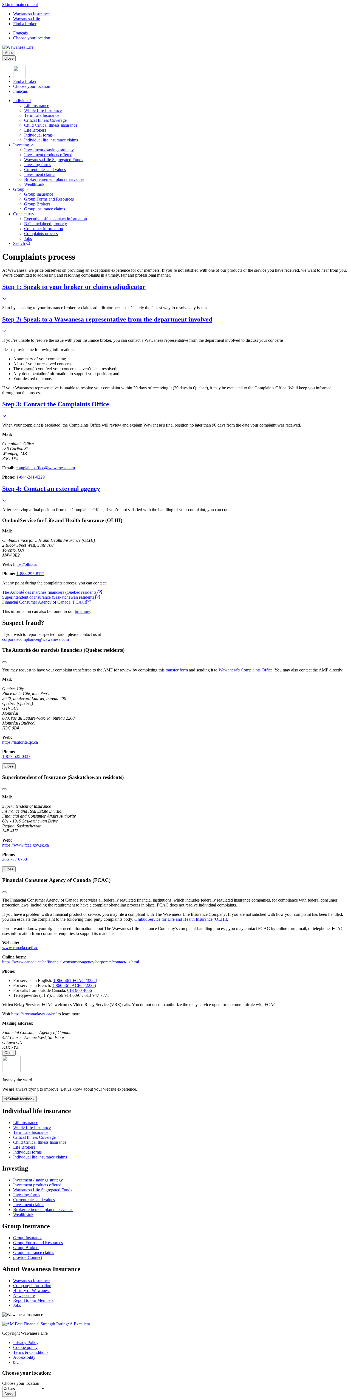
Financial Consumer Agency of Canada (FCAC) (44, 602)
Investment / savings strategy (49, 149)
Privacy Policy (25, 1342)
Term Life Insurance (41, 115)
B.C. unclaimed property (45, 223)
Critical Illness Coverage (45, 120)
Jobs (28, 238)
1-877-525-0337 (16, 756)
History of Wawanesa (31, 1290)
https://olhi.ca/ (25, 564)
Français (20, 33)
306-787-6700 (14, 859)
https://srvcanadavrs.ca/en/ (33, 1014)
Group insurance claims (44, 209)
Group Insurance (38, 194)
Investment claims (39, 174)
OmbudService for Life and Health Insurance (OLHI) (180, 919)
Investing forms (37, 164)
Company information (32, 1285)
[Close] (4, 662)
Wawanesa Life (26, 18)
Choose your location (31, 38)
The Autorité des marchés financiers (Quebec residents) (50, 592)
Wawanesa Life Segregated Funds (53, 159)
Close (8, 58)
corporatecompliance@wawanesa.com (35, 639)
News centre (24, 1295)
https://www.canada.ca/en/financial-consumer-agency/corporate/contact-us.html (70, 962)
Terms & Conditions (30, 1352)
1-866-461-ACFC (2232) (74, 985)
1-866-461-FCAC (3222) (75, 980)
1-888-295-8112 (30, 573)
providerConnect (27, 1257)
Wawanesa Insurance (31, 13)
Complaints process (41, 233)
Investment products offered (48, 154)
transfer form (177, 670)
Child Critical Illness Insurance (50, 125)
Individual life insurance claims (51, 140)
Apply (8, 1394)
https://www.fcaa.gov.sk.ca (25, 845)
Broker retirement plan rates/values (54, 179)
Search (19, 243)
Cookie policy (25, 1347)
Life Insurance (36, 105)
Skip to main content (20, 4)
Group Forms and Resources (49, 199)
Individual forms (38, 135)
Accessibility (24, 1357)
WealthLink (34, 184)
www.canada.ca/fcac (20, 947)
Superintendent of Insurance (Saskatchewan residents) (48, 597)
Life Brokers (35, 130)
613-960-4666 (79, 990)
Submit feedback (21, 1099)
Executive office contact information (55, 218)
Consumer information (43, 228)
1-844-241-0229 (30, 477)
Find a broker (24, 23)
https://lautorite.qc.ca (20, 742)
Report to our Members (33, 1300)
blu (16, 1362)
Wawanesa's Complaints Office (246, 670)
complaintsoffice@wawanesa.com (45, 467)
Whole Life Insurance (43, 110)
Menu (8, 53)
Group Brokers (37, 204)
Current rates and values (45, 169)
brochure (82, 611)
